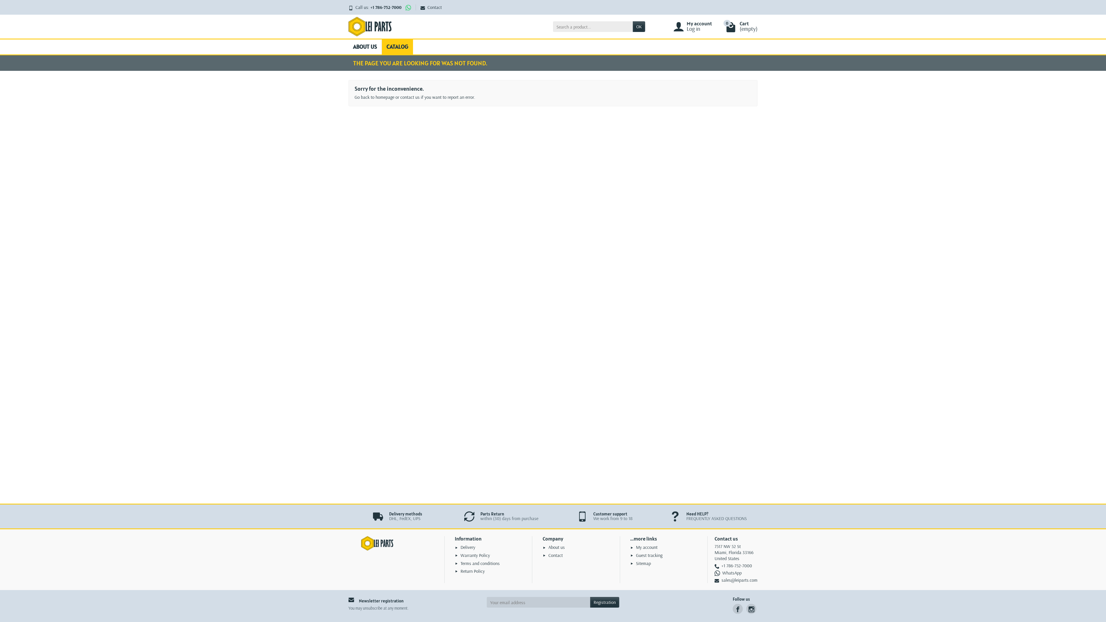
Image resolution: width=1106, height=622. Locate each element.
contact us (410, 97)
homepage (385, 97)
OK (639, 26)
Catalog (397, 46)
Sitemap (643, 563)
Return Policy (473, 571)
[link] (738, 609)
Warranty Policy (475, 555)
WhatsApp (732, 573)
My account (647, 547)
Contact (434, 7)
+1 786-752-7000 (386, 7)
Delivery (468, 547)
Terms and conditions (480, 563)
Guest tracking (649, 555)
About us (365, 46)
